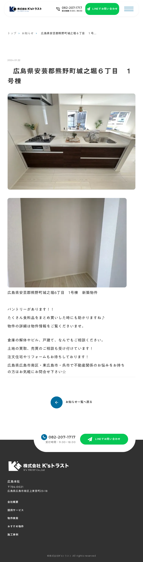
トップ (11, 33)
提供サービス (15, 510)
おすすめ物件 (15, 526)
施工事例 (12, 535)
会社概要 (12, 502)
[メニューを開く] (129, 8)
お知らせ (28, 33)
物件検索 (12, 518)
